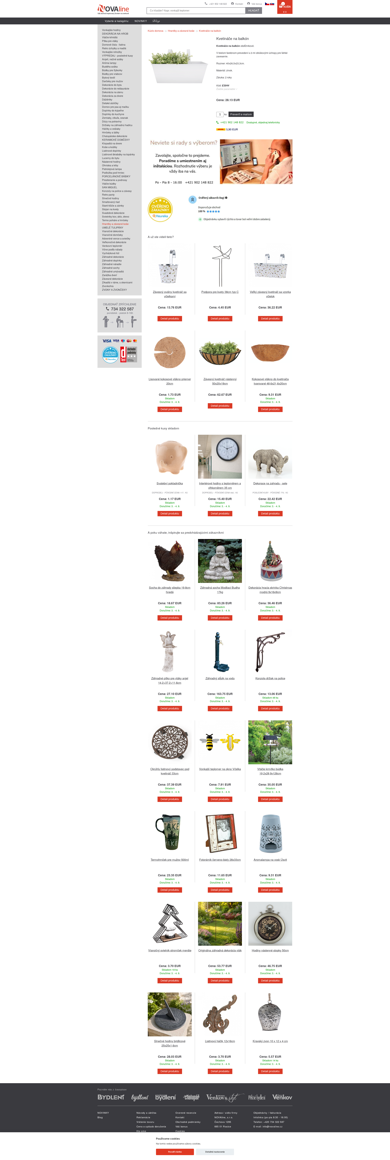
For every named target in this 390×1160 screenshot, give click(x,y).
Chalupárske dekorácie (114, 136)
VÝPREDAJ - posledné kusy (117, 55)
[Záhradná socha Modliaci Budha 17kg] (220, 583)
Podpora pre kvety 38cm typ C (220, 292)
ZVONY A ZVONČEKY (114, 289)
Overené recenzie (186, 1112)
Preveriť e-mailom (241, 114)
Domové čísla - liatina (113, 44)
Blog (100, 1117)
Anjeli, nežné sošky (112, 59)
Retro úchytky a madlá (114, 48)
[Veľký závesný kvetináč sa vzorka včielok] (270, 287)
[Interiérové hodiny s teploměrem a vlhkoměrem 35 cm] (220, 479)
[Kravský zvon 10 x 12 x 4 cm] (270, 1037)
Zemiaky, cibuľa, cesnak (115, 118)
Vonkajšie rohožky (112, 52)
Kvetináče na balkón (210, 30)
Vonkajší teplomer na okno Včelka (220, 769)
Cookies (180, 1131)
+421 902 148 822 (218, 3)
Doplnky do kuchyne (113, 114)
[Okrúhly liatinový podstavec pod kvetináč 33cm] (170, 765)
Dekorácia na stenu (112, 92)
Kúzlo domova (155, 30)
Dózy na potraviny (112, 121)
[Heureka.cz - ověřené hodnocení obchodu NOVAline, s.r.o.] (110, 362)
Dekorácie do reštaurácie (115, 88)
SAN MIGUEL (109, 187)
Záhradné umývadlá (113, 271)
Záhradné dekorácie (113, 257)
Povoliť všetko (175, 1152)
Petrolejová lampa (112, 169)
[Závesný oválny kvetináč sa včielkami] (170, 287)
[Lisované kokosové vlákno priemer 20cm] (170, 375)
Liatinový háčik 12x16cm (220, 1041)
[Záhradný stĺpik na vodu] (220, 674)
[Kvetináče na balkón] (178, 95)
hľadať (253, 10)
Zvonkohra (107, 286)
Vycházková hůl (110, 253)
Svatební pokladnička (170, 483)
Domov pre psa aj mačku (115, 107)
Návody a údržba (146, 1112)
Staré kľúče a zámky (113, 205)
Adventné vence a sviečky (116, 238)
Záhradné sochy (111, 267)
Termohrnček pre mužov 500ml (170, 859)
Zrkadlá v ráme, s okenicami (117, 282)
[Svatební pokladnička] (170, 479)
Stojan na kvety (110, 209)
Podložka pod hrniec (113, 172)
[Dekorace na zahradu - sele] (270, 479)
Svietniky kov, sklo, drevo (115, 216)
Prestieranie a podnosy (114, 180)
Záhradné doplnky (112, 260)
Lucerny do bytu (110, 158)
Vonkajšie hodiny (111, 30)
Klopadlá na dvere (112, 143)
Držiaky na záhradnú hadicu (117, 125)
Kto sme (141, 1131)
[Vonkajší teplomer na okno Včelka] (220, 765)
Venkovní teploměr (112, 246)
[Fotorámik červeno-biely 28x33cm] (220, 855)
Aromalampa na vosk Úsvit (270, 859)
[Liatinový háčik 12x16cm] (220, 1037)
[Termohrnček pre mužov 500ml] (170, 855)
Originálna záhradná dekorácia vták (220, 950)
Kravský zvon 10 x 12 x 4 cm (270, 1041)
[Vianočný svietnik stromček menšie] (170, 946)
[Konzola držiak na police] (270, 674)
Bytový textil (108, 77)
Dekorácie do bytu (112, 85)
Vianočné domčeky (112, 235)
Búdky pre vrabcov (112, 74)
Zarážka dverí (109, 275)
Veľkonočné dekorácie (114, 242)
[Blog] (156, 21)
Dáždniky (107, 99)
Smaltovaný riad (111, 202)
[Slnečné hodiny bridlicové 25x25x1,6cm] (170, 1037)
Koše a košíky (109, 147)
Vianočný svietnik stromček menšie (169, 950)
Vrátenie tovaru (145, 1121)
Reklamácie (143, 1117)
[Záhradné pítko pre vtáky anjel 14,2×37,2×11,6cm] (170, 674)
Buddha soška (110, 66)
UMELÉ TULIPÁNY (112, 227)
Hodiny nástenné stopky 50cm (270, 950)
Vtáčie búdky (109, 183)
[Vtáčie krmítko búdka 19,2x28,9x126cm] (270, 765)
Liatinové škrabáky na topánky (118, 154)
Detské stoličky (110, 103)
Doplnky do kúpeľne (113, 110)
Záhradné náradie (111, 264)
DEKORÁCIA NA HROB (115, 33)
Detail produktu (170, 318)
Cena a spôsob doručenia (151, 1126)
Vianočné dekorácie (113, 231)
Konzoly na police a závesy (117, 191)
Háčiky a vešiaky (111, 128)
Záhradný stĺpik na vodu (220, 678)
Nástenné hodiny (111, 161)
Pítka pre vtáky (110, 41)
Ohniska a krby (110, 165)
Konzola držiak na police (270, 678)
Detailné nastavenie (215, 1152)
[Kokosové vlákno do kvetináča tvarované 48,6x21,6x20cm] (270, 375)
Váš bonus (257, 3)
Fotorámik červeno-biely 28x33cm (220, 859)
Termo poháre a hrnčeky (115, 220)
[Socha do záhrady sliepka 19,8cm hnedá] (170, 583)
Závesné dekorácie (112, 278)
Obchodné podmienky (188, 1121)
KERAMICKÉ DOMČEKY (116, 139)
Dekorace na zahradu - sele (270, 483)
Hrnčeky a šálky (110, 132)
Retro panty (108, 194)
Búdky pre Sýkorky (112, 70)
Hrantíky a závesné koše (115, 224)
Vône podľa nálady (112, 249)
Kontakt (239, 3)
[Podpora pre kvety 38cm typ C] (220, 287)
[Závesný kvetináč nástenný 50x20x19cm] (220, 375)
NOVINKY (141, 21)
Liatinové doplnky (111, 150)
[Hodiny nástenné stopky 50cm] (270, 946)
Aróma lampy (109, 63)
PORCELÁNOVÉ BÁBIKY (116, 176)
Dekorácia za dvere (112, 96)
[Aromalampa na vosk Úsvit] (270, 855)
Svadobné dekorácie (113, 213)
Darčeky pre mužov (112, 81)
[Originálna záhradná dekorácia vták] (220, 946)
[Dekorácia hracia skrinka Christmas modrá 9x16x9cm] (270, 583)
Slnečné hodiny (110, 198)
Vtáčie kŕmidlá (109, 37)
